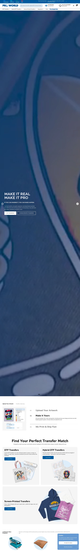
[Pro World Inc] (10, 5)
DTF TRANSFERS (10, 213)
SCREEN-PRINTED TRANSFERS (26, 213)
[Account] (73, 5)
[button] (77, 5)
